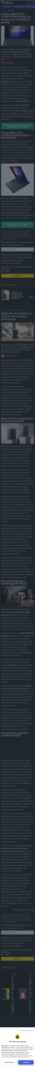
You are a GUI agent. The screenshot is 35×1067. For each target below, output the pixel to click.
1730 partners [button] (12, 1045)
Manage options (9, 1062)
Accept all (26, 1062)
